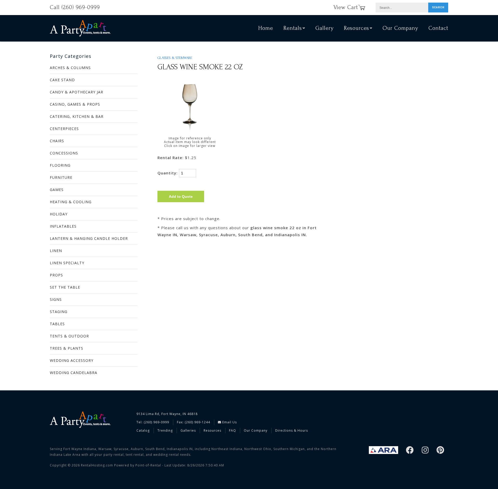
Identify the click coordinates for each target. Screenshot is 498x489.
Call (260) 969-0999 (75, 7)
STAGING (58, 311)
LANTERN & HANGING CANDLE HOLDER (89, 238)
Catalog (143, 430)
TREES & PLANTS (66, 348)
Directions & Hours (291, 430)
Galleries (188, 430)
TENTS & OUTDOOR (69, 336)
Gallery (324, 28)
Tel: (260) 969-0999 (152, 422)
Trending (165, 430)
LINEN (56, 250)
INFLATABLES (63, 226)
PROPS (56, 275)
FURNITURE (61, 177)
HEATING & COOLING (71, 201)
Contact (438, 28)
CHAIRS (57, 140)
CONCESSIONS (64, 153)
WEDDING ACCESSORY (71, 360)
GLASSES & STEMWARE (174, 58)
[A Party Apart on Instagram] (425, 450)
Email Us (229, 422)
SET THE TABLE (65, 287)
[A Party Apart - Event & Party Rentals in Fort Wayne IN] (80, 28)
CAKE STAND (62, 79)
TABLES (57, 323)
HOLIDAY (58, 214)
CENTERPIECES (64, 128)
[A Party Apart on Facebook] (410, 450)
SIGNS (56, 299)
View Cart (346, 7)
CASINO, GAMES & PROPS (75, 104)
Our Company (400, 28)
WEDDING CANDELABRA (73, 372)
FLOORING (60, 165)
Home (265, 28)
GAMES (57, 189)
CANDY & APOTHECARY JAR (76, 92)
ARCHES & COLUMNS (70, 67)
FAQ (232, 430)
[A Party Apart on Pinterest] (440, 450)
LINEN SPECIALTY (67, 262)
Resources (212, 430)
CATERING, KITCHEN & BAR (76, 116)
